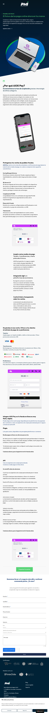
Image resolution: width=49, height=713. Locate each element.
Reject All (24, 710)
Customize (9, 710)
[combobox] (24, 627)
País (4, 625)
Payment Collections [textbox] (7, 632)
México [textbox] (4, 627)
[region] (24, 705)
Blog (27, 682)
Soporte (28, 687)
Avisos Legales (29, 685)
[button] (3, 4)
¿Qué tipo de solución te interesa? (9, 630)
